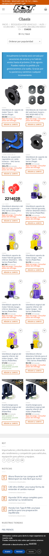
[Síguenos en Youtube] (22, 460)
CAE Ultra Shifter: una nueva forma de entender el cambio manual (26, 488)
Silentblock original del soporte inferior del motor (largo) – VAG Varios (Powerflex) (35, 308)
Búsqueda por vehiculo (24, 24)
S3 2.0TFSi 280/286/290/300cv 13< (31, 28)
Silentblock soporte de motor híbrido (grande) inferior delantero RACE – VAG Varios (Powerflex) (36, 209)
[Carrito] (45, 9)
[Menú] (3, 9)
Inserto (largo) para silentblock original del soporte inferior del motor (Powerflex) (35, 408)
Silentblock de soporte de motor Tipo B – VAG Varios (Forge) (36, 159)
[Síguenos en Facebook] (4, 460)
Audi (41, 24)
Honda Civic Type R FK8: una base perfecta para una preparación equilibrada (24, 510)
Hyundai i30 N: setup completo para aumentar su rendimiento (25, 498)
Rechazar (19, 552)
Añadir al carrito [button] (11, 124)
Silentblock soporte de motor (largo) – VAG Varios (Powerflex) (35, 257)
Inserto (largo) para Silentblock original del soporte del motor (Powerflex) (11, 408)
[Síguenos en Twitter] (13, 460)
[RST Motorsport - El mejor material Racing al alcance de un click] (24, 9)
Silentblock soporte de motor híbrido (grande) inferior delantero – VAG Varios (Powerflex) (12, 258)
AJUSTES (32, 544)
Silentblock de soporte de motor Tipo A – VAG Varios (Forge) (12, 112)
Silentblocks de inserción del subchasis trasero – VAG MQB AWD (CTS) (36, 112)
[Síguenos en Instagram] (9, 460)
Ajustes (31, 552)
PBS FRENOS (8, 529)
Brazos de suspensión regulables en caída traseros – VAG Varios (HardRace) (11, 160)
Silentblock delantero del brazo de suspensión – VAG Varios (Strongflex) (12, 208)
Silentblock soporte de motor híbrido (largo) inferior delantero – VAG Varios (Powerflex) (12, 308)
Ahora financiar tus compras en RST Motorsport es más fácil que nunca (25, 477)
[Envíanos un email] (18, 460)
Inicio (5, 24)
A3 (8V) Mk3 (9, 26)
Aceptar (7, 552)
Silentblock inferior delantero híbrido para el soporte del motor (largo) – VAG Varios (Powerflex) (36, 357)
